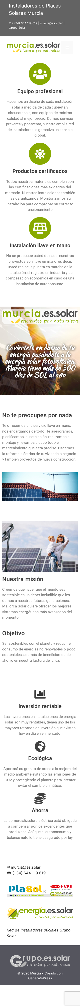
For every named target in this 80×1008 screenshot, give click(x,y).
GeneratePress (40, 978)
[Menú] (67, 47)
